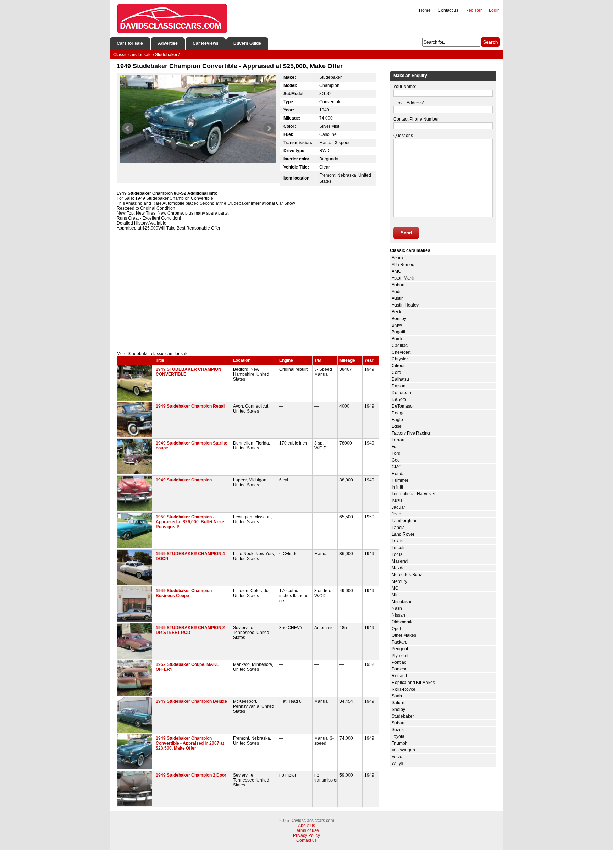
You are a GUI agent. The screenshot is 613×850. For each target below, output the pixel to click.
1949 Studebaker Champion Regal (190, 406)
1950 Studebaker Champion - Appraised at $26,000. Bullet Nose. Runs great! (190, 521)
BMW (397, 325)
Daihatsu (400, 379)
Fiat (395, 446)
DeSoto (399, 399)
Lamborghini (404, 520)
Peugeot (400, 648)
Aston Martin (404, 278)
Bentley (399, 318)
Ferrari (398, 439)
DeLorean (401, 392)
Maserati (400, 561)
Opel (396, 628)
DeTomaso (402, 406)
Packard (400, 642)
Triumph (400, 743)
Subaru (399, 723)
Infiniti (397, 487)
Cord (396, 372)
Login (494, 10)
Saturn (398, 702)
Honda (398, 473)
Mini (396, 594)
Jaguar (398, 507)
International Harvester (414, 493)
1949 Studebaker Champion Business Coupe (184, 593)
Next (269, 128)
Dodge (398, 412)
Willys (397, 763)
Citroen (399, 365)
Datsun (398, 385)
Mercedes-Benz (407, 574)
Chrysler (400, 359)
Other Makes (404, 635)
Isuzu (397, 500)
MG (395, 588)
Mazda (398, 567)
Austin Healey (405, 305)
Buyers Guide (247, 43)
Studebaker (403, 716)
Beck (396, 311)
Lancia (398, 527)
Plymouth (401, 655)
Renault (399, 675)
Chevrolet (401, 352)
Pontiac (399, 662)
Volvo (397, 756)
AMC (396, 271)
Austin (398, 298)
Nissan (398, 615)
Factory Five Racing (411, 433)
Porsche (400, 669)
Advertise (168, 43)
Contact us (448, 10)
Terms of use (306, 830)
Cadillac (400, 345)
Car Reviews (206, 43)
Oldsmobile (403, 621)
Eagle (397, 419)
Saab (397, 696)
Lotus (397, 554)
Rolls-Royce (403, 689)
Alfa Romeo (403, 264)
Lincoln (399, 547)
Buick (397, 338)
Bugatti (398, 332)
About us (306, 825)
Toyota (398, 736)
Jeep (396, 514)
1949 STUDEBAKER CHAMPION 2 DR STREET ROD (190, 630)
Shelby (398, 709)
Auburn (399, 284)
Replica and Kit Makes (413, 682)
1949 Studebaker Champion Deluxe (191, 701)
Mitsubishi (401, 601)
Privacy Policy (306, 835)
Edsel (397, 426)
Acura (397, 257)
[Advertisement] (248, 291)
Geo (396, 460)
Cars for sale (130, 43)
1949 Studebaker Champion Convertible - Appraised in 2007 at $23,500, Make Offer (190, 743)
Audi (396, 291)
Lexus (397, 541)
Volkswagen (403, 749)
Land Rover (403, 534)
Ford (396, 453)
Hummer (400, 480)
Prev (127, 128)
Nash (397, 608)
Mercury (399, 581)
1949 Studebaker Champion (184, 480)
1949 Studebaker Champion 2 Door (191, 775)
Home (425, 10)
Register (473, 10)
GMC (397, 466)
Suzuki (398, 729)
